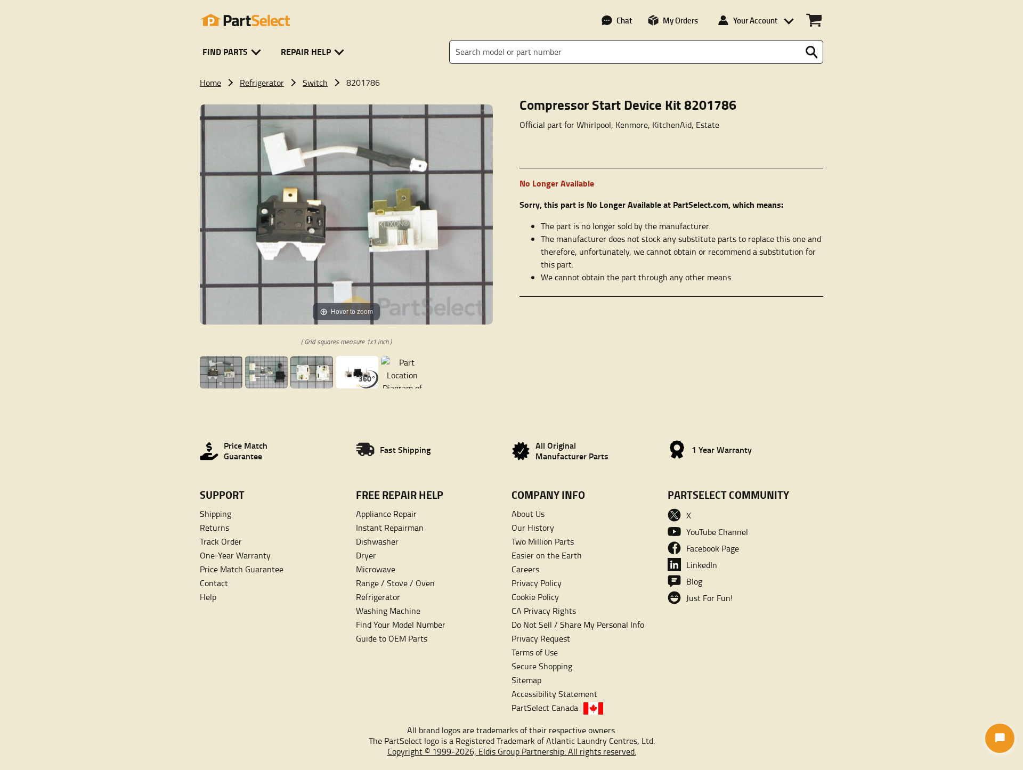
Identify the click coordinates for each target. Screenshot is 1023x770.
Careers (525, 569)
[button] (233, 52)
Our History (533, 527)
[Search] (811, 52)
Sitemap (526, 680)
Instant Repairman (390, 527)
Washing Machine (388, 611)
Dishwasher (377, 541)
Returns (214, 527)
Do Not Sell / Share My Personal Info (578, 624)
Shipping (215, 514)
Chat (624, 20)
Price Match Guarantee (241, 569)
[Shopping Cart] (814, 20)
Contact (214, 583)
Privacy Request (541, 638)
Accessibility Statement (554, 694)
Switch (315, 82)
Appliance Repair (386, 514)
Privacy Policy (537, 583)
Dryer (366, 555)
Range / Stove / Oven (395, 583)
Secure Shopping (542, 666)
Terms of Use (535, 652)
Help (208, 597)
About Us (528, 514)
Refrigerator (262, 82)
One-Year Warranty (235, 555)
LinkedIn (701, 565)
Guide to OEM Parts (391, 638)
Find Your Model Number (400, 624)
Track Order (221, 541)
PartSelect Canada (545, 707)
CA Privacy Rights (544, 611)
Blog (694, 581)
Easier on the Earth (547, 555)
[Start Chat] (999, 738)
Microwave (375, 569)
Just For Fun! (709, 598)
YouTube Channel (717, 532)
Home (210, 82)
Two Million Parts (543, 541)
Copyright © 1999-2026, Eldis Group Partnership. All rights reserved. (511, 751)
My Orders (680, 20)
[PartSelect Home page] (245, 20)
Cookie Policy (535, 597)
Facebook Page (712, 548)
